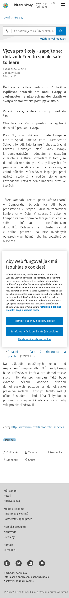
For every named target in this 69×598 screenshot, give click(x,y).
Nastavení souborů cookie (19, 581)
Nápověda (10, 532)
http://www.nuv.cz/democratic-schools (37, 427)
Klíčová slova (12, 501)
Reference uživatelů (16, 514)
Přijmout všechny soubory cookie (34, 321)
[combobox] (34, 31)
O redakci (10, 550)
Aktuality (18, 17)
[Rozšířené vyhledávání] (7, 31)
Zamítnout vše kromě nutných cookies (34, 331)
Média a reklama (14, 509)
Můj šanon (10, 490)
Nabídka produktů (15, 526)
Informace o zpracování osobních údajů (26, 577)
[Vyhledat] (61, 31)
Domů (7, 17)
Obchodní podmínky (15, 573)
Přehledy (9, 537)
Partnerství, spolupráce (18, 519)
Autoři (7, 495)
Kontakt (8, 545)
